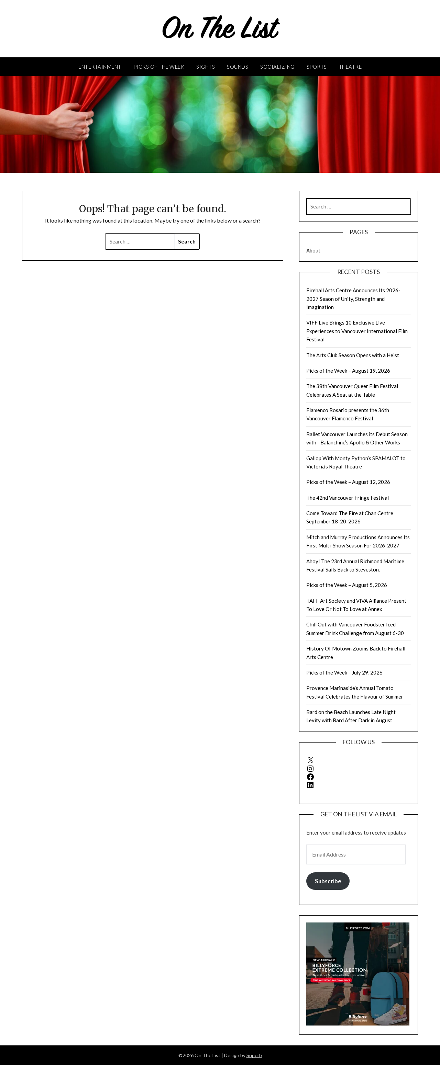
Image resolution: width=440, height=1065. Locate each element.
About (313, 250)
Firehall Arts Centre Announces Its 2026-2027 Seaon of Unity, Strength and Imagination (353, 298)
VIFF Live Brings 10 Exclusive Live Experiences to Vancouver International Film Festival (357, 330)
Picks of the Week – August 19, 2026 (348, 370)
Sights (205, 67)
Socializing (277, 67)
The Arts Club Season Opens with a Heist (352, 355)
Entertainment (99, 67)
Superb (254, 1055)
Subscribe (328, 881)
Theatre (350, 67)
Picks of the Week (159, 67)
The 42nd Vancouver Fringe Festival (347, 498)
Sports (317, 67)
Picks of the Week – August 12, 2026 (348, 482)
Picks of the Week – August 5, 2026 (346, 585)
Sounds (237, 67)
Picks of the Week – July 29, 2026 (344, 672)
